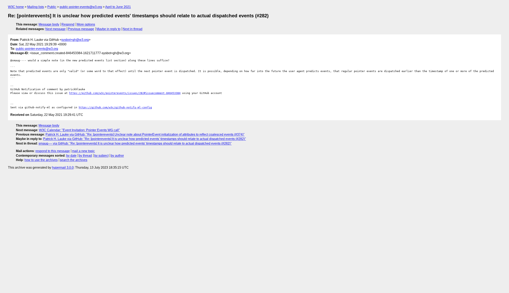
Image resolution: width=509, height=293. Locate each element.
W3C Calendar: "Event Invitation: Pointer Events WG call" (79, 130)
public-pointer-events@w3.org (81, 7)
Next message (55, 29)
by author (117, 155)
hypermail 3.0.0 (63, 167)
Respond (67, 24)
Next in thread (132, 29)
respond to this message (52, 151)
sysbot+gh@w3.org (75, 39)
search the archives (73, 160)
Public (51, 7)
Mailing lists (35, 7)
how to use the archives (41, 160)
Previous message (81, 29)
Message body (49, 24)
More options (86, 24)
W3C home (16, 7)
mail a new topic (83, 151)
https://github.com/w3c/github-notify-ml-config (115, 107)
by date (71, 155)
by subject (101, 155)
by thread (85, 155)
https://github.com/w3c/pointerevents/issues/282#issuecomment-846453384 (125, 93)
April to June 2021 (118, 7)
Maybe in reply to (108, 29)
